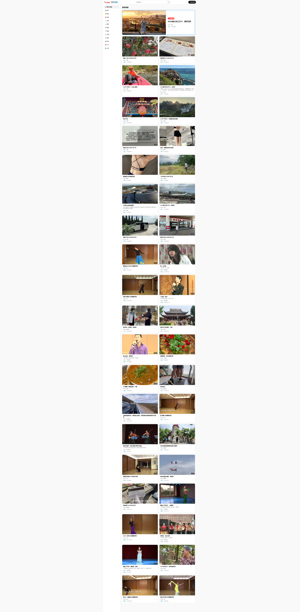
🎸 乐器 (107, 34)
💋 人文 (107, 44)
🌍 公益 (107, 48)
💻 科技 (107, 41)
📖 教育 (107, 24)
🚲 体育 (107, 20)
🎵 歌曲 (107, 31)
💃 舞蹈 (107, 27)
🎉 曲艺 (107, 38)
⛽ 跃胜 (107, 17)
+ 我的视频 (192, 2)
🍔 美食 (107, 13)
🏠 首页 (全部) (108, 7)
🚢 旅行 (107, 10)
